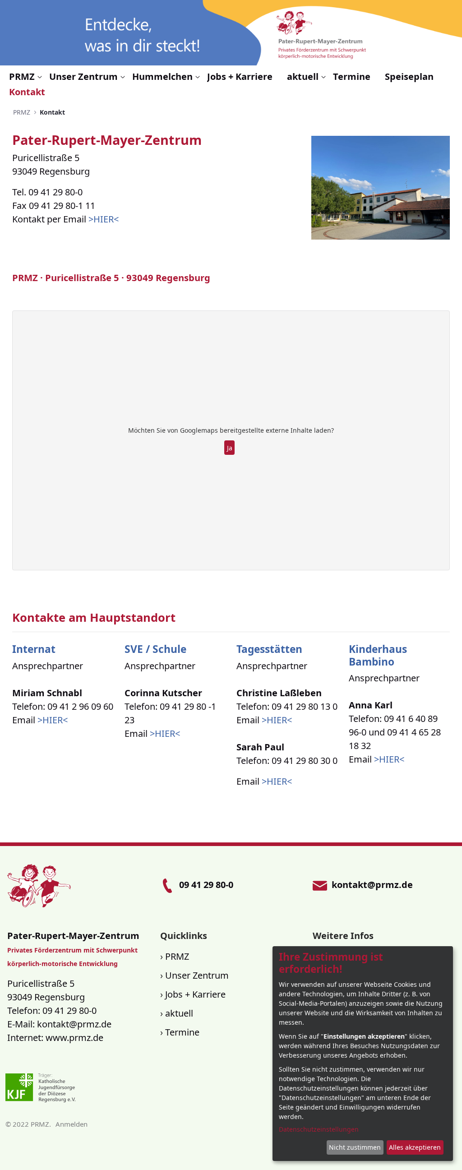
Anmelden (71, 1123)
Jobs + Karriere (195, 994)
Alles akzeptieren (415, 1147)
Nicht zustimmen (355, 1147)
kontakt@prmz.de (74, 1024)
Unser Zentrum (197, 975)
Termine (182, 1032)
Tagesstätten (269, 649)
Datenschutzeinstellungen (319, 1129)
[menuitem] (25, 76)
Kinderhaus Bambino (378, 655)
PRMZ (177, 956)
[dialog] (363, 1053)
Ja (229, 448)
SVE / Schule (155, 649)
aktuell (179, 1013)
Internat (33, 649)
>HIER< (103, 219)
